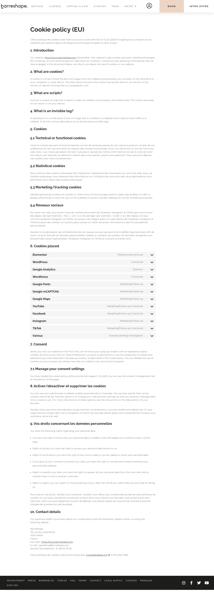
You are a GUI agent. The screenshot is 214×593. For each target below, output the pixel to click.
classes (55, 6)
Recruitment (16, 580)
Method (37, 6)
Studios (100, 6)
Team (115, 6)
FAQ (72, 580)
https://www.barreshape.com (60, 57)
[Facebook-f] (191, 583)
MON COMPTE (149, 5)
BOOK (172, 6)
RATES (129, 6)
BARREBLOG (46, 580)
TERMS (82, 580)
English (12, 585)
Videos (62, 580)
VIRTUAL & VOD (77, 6)
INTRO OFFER (199, 6)
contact (95, 580)
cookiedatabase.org (96, 555)
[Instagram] (183, 583)
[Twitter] (199, 583)
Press (32, 580)
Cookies (131, 580)
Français (146, 580)
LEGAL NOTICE (113, 580)
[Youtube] (207, 583)
